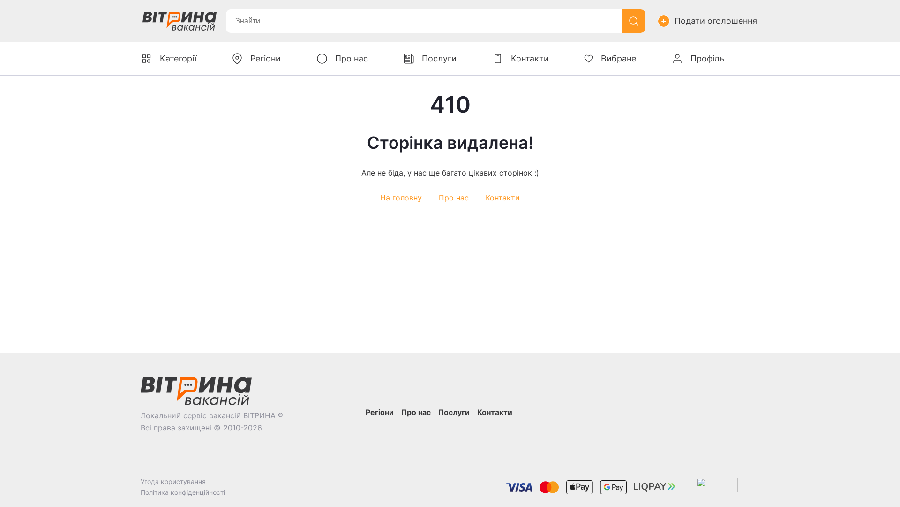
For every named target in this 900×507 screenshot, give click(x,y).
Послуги (439, 58)
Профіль (707, 58)
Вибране (618, 58)
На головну (401, 197)
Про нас (454, 197)
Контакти (503, 197)
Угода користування (173, 481)
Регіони (265, 58)
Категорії (178, 58)
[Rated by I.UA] (717, 487)
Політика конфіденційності (183, 492)
